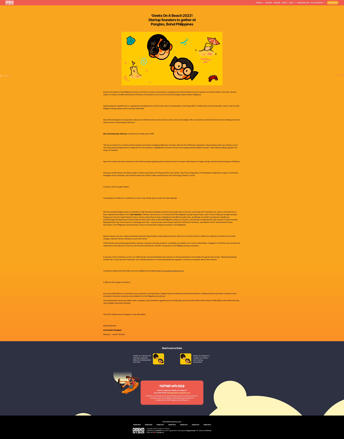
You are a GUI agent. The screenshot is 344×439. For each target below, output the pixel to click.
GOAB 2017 (160, 425)
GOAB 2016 (172, 425)
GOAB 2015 (183, 425)
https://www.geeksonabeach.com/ (170, 271)
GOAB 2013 (207, 425)
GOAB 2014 (195, 425)
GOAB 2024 (137, 425)
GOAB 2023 (148, 425)
